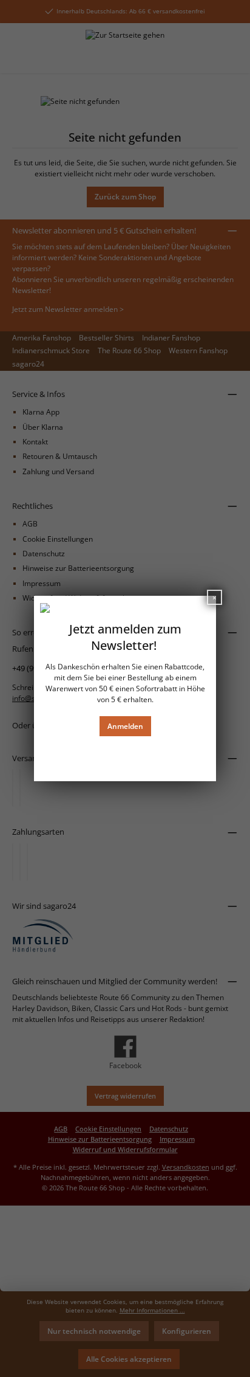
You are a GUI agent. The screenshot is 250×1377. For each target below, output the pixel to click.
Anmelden (125, 726)
